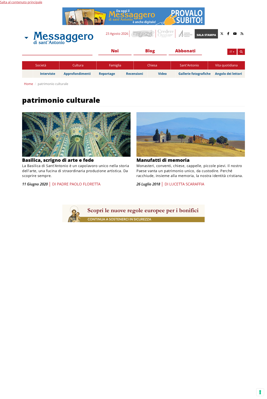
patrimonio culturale (53, 84)
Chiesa (152, 65)
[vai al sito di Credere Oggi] (166, 33)
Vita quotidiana (226, 65)
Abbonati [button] (185, 51)
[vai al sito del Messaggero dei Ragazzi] (143, 34)
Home (28, 84)
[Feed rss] (242, 33)
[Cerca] (241, 52)
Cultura (78, 65)
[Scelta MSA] (26, 38)
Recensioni (134, 74)
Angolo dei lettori (228, 74)
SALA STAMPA (206, 35)
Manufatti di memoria (163, 160)
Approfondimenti (77, 74)
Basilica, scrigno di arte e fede (58, 160)
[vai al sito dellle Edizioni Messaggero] (185, 33)
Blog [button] (150, 51)
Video (162, 74)
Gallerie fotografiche (194, 74)
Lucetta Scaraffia (186, 184)
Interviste (47, 74)
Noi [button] (115, 51)
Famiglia (115, 65)
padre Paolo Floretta (78, 184)
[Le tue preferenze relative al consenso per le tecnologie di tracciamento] (260, 392)
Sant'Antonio (189, 65)
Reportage (107, 74)
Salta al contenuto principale (21, 2)
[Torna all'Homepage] (63, 38)
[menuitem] (115, 51)
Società (40, 65)
